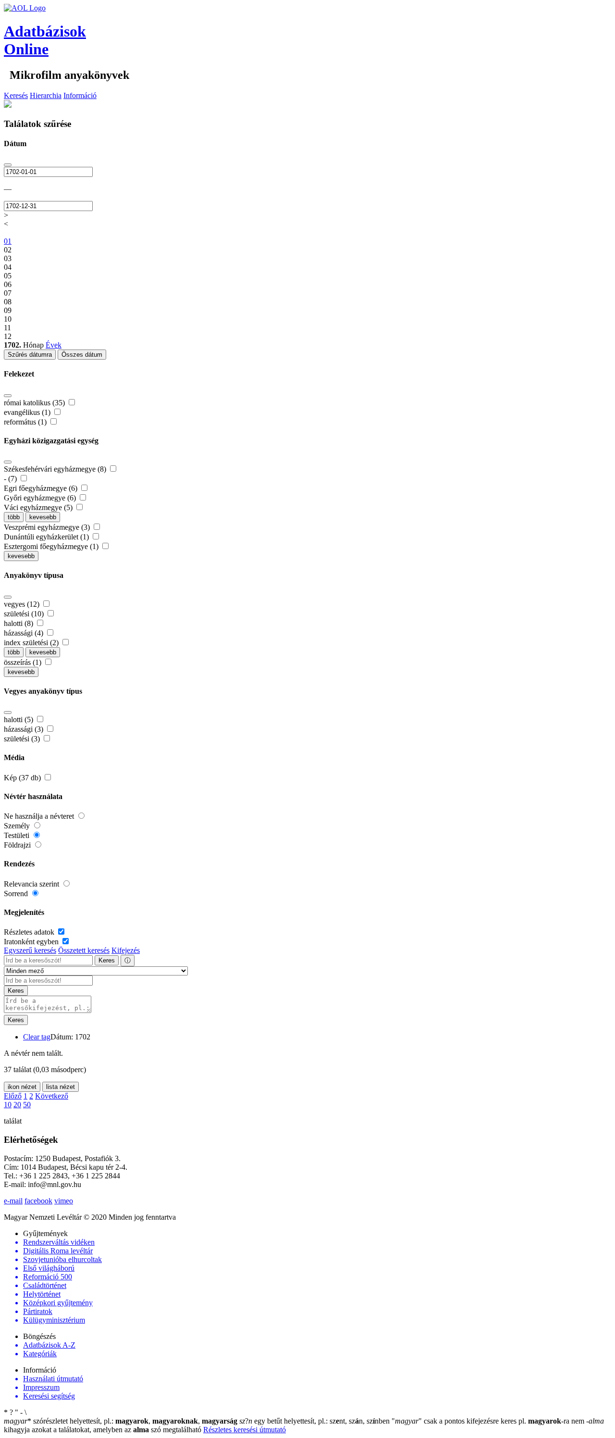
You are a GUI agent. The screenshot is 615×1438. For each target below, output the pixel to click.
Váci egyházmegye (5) (39, 507)
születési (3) (23, 739)
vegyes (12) (22, 604)
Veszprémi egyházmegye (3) (48, 527)
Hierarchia (46, 95)
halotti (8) (19, 623)
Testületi (17, 835)
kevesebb (42, 517)
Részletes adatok (30, 932)
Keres (106, 960)
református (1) (26, 422)
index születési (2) (32, 642)
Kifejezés (125, 950)
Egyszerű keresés (30, 950)
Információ (80, 95)
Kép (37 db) (23, 778)
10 (8, 1104)
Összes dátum (82, 354)
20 (17, 1104)
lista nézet (60, 1086)
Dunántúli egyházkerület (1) (47, 537)
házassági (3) (24, 729)
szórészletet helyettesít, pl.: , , (120, 1421)
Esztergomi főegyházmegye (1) (52, 546)
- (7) (11, 479)
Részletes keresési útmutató (244, 1429)
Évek (54, 345)
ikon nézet (22, 1086)
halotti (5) (19, 719)
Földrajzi (18, 845)
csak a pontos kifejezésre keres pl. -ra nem (489, 1421)
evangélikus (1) (28, 412)
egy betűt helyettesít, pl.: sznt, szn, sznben (315, 1421)
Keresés (16, 95)
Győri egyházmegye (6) (41, 498)
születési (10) (25, 614)
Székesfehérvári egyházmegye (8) (56, 469)
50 (27, 1104)
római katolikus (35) (35, 403)
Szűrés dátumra (30, 354)
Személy (18, 826)
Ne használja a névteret (40, 816)
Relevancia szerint (32, 884)
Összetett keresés (84, 950)
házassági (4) (24, 633)
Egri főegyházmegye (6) (41, 488)
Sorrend (17, 893)
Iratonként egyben (32, 942)
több (14, 517)
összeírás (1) (23, 662)
